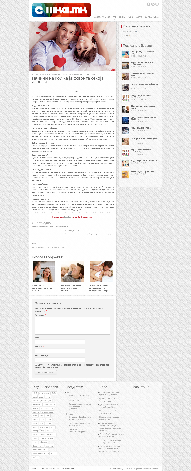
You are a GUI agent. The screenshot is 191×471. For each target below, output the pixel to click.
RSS (153, 4)
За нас (112, 469)
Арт (114, 17)
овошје (36, 431)
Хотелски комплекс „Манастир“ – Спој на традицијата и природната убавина (110, 426)
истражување (47, 412)
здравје (36, 412)
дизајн (43, 400)
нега (53, 427)
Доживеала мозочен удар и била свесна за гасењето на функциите (80, 397)
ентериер (37, 404)
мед (41, 423)
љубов (35, 457)
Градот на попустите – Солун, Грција (109, 399)
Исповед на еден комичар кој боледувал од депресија (80, 406)
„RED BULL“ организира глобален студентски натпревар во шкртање (109, 448)
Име (37, 337)
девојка (54, 247)
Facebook (148, 4)
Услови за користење (152, 469)
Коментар (40, 315)
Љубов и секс (56, 74)
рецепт (36, 434)
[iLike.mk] (61, 10)
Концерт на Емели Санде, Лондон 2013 (80, 424)
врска (47, 247)
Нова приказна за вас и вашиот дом (109, 418)
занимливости (47, 408)
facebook (68, 217)
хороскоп (49, 446)
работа (49, 431)
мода (35, 427)
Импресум (120, 469)
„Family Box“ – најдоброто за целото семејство (111, 435)
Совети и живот (102, 17)
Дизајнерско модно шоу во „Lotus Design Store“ (111, 405)
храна (53, 453)
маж (42, 419)
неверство (44, 427)
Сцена (122, 17)
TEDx (68, 392)
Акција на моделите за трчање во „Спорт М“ (109, 393)
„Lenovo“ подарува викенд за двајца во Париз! (110, 441)
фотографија (38, 446)
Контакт (129, 469)
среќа (50, 438)
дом (49, 400)
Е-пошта (39, 346)
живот (35, 408)
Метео (126, 35)
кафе (35, 416)
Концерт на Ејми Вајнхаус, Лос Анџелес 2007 (80, 418)
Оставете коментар (90, 74)
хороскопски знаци (41, 453)
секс (43, 434)
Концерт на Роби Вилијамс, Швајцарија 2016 (78, 431)
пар (42, 431)
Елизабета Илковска (75, 74)
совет (35, 438)
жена (45, 404)
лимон (35, 419)
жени (52, 404)
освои (62, 247)
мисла (48, 423)
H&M (35, 393)
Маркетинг (138, 469)
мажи (49, 419)
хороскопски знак (40, 450)
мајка (35, 423)
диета (35, 400)
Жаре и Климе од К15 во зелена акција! (109, 412)
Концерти (70, 414)
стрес (35, 442)
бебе (54, 393)
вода (41, 397)
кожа (41, 416)
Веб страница (41, 355)
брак (35, 397)
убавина (43, 442)
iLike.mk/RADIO (129, 31)
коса (48, 416)
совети (43, 438)
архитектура (44, 393)
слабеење (51, 434)
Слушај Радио (152, 17)
